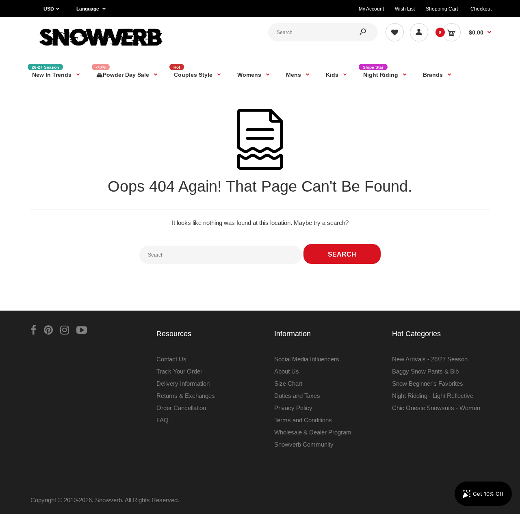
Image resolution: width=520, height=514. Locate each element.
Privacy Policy (293, 407)
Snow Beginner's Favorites (427, 383)
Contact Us (171, 359)
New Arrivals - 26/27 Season (430, 359)
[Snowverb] (99, 49)
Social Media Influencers (306, 359)
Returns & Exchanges (185, 395)
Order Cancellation (181, 407)
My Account (371, 9)
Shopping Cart (442, 9)
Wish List (405, 9)
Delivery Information (183, 383)
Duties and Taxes (297, 395)
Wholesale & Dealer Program (312, 432)
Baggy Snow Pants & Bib (425, 371)
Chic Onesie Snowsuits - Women (436, 407)
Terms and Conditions (303, 420)
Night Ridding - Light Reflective (432, 395)
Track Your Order (179, 371)
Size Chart (288, 383)
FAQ (162, 420)
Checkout (481, 9)
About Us (286, 371)
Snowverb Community (304, 444)
